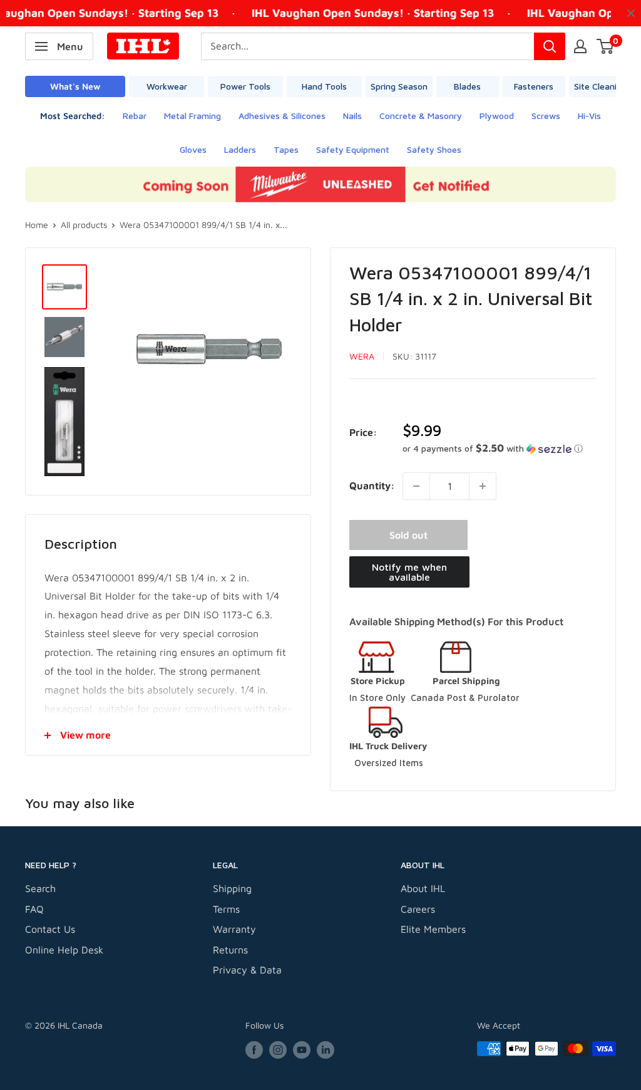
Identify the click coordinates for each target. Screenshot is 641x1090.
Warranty (234, 929)
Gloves (193, 149)
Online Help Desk (64, 949)
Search (40, 888)
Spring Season (399, 86)
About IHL (423, 888)
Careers (418, 909)
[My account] (580, 46)
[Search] (549, 46)
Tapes (286, 149)
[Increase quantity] (482, 486)
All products (84, 224)
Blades (467, 86)
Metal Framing (192, 115)
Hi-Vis (589, 115)
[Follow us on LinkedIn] (325, 1050)
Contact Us (50, 929)
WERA (361, 356)
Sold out (408, 535)
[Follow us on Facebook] (254, 1050)
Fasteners (533, 86)
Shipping (232, 888)
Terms (226, 909)
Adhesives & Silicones (282, 115)
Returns (230, 949)
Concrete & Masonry (420, 115)
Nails (352, 115)
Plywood (496, 115)
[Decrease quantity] (416, 486)
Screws (545, 115)
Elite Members (433, 929)
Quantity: (372, 485)
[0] (605, 46)
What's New (75, 86)
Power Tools (245, 86)
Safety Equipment (352, 149)
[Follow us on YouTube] (301, 1050)
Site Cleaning (600, 86)
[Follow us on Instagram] (278, 1050)
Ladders (240, 149)
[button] (500, 448)
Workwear (166, 86)
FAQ (34, 909)
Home (36, 224)
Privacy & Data (247, 969)
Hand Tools (324, 86)
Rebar (134, 115)
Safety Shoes (434, 149)
